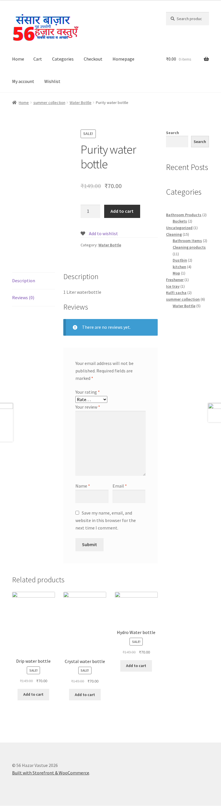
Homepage (123, 59)
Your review (87, 407)
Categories (63, 59)
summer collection (49, 102)
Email (120, 486)
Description (23, 280)
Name (82, 486)
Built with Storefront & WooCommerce (50, 773)
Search (172, 132)
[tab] (33, 280)
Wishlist (52, 81)
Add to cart (122, 211)
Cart (37, 59)
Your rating (87, 392)
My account (23, 81)
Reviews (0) (23, 297)
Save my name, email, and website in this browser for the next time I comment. (105, 520)
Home (18, 59)
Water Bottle (81, 102)
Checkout (93, 59)
